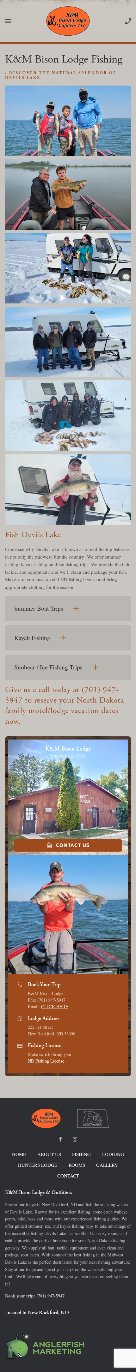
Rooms (77, 1165)
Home (19, 1154)
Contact (68, 1175)
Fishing (81, 1154)
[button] (123, 914)
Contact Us (68, 845)
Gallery (107, 1165)
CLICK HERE (54, 1007)
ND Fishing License (46, 1061)
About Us (49, 1154)
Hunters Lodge (37, 1165)
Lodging (113, 1154)
